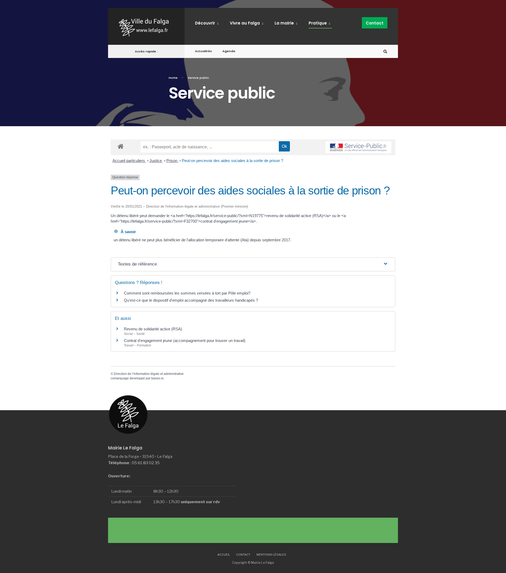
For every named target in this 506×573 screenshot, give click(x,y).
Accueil (223, 554)
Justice (156, 160)
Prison (172, 160)
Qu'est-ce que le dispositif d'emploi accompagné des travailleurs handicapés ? (191, 300)
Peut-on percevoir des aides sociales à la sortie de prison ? (232, 160)
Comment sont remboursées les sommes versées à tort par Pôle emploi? (187, 293)
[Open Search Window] (385, 51)
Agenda (228, 51)
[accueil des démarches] (120, 146)
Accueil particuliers (129, 160)
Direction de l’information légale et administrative (149, 374)
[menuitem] (209, 22)
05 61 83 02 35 (146, 462)
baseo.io (157, 378)
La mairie (284, 23)
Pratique (318, 23)
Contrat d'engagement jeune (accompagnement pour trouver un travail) (184, 340)
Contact (374, 23)
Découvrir (205, 23)
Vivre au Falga (245, 23)
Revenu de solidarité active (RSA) (153, 329)
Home (173, 78)
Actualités (203, 51)
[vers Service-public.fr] (358, 147)
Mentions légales (271, 554)
